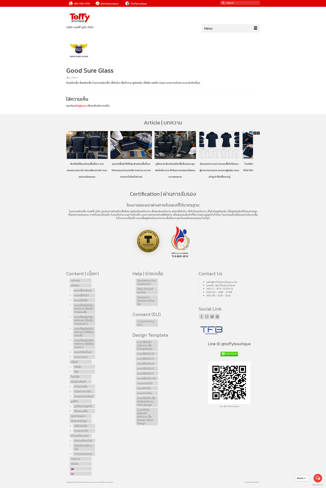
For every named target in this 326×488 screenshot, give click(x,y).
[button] (258, 133)
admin (74, 77)
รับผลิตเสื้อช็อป (121, 211)
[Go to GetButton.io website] (317, 485)
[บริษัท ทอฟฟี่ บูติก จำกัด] (96, 18)
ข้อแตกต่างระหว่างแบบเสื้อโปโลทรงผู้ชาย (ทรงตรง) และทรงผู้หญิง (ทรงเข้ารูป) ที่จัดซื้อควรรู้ (219, 170)
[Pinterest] (217, 316)
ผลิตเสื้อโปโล (179, 211)
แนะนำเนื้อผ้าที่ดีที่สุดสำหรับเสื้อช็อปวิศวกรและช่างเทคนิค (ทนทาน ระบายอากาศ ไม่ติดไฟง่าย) (131, 170)
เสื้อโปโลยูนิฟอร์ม (217, 211)
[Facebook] (201, 316)
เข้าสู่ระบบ (80, 106)
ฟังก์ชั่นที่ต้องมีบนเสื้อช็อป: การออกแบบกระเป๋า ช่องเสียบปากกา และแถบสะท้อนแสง (87, 170)
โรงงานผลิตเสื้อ (77, 211)
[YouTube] (212, 316)
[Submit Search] (222, 3)
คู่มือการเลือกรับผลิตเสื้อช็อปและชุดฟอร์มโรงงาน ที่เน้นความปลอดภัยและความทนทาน (175, 170)
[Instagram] (206, 316)
